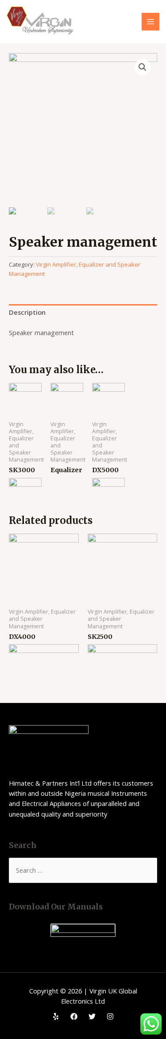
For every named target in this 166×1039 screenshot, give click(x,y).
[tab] (83, 312)
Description (27, 312)
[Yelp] (55, 1016)
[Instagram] (110, 1016)
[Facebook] (73, 1016)
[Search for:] (83, 870)
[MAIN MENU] (150, 22)
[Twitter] (92, 1016)
